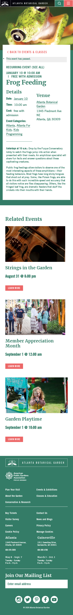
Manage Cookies (44, 532)
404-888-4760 (42, 550)
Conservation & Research (17, 502)
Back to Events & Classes (28, 52)
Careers (9, 526)
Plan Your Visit (12, 490)
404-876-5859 (10, 550)
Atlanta (10, 125)
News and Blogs (44, 519)
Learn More (14, 288)
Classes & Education (46, 496)
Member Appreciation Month (29, 343)
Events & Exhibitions (46, 490)
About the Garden (14, 496)
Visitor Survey (12, 519)
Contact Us (41, 513)
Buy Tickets (11, 513)
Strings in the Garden (28, 268)
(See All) (38, 67)
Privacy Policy (43, 526)
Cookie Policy (12, 532)
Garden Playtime (23, 419)
